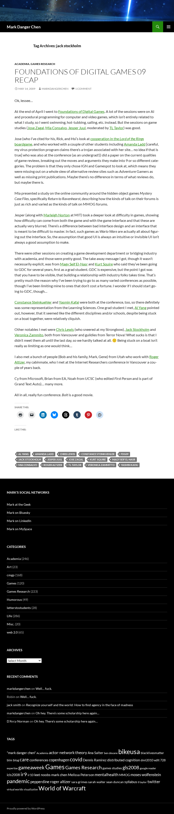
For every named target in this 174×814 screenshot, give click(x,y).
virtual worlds (15, 789)
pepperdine (39, 781)
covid (76, 759)
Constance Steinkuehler (33, 302)
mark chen (59, 774)
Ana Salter (95, 753)
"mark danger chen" (21, 753)
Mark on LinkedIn (19, 521)
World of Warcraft (62, 788)
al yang (23, 454)
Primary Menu (168, 26)
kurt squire (98, 459)
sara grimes (79, 782)
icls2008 (13, 775)
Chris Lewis (65, 329)
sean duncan (115, 782)
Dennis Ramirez (94, 760)
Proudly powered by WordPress (26, 808)
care (24, 759)
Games (11, 583)
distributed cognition (123, 760)
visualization (31, 789)
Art (9, 567)
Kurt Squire (104, 264)
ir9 (24, 774)
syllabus (130, 781)
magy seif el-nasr (123, 459)
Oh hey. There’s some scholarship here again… (67, 713)
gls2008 (131, 767)
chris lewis (67, 454)
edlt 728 (160, 760)
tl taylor (74, 464)
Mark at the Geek (19, 504)
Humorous (14, 599)
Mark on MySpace (19, 529)
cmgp (10, 575)
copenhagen (59, 759)
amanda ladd (44, 454)
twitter (153, 781)
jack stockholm (29, 459)
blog (16, 760)
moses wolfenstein (145, 774)
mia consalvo (27, 464)
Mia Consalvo (56, 128)
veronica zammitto (101, 464)
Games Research (43, 64)
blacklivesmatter (152, 753)
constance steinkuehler (97, 454)
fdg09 (124, 454)
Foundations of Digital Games (81, 111)
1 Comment (83, 88)
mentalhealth (106, 774)
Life (9, 616)
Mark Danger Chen (24, 26)
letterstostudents (19, 608)
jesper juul (54, 459)
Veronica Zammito (28, 335)
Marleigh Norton (57, 215)
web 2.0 (12, 632)
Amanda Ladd (134, 144)
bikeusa (129, 751)
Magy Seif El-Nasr (74, 264)
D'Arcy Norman (18, 721)
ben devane (111, 753)
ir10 (31, 775)
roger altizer (53, 464)
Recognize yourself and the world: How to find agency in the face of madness (79, 705)
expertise (12, 768)
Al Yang (140, 307)
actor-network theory (68, 752)
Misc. (10, 624)
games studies (112, 768)
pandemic (18, 781)
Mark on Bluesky (18, 513)
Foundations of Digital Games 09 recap (80, 75)
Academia (21, 64)
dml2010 (147, 760)
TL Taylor (116, 128)
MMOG (124, 775)
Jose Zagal (36, 128)
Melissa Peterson (81, 775)
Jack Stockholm (137, 329)
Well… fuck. (44, 688)
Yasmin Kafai (69, 302)
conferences (38, 760)
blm (9, 760)
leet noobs (42, 774)
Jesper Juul (77, 128)
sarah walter (97, 782)
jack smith (14, 705)
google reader (148, 768)
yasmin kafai (129, 464)
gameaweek (31, 767)
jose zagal (76, 459)
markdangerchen (55, 88)
